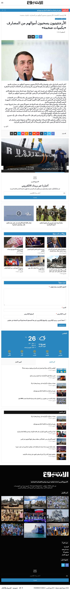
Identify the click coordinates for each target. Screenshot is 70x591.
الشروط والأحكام (6, 588)
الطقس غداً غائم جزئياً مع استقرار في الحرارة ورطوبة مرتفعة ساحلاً (38, 368)
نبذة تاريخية (65, 549)
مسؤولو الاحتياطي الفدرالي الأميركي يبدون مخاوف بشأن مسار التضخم (57, 250)
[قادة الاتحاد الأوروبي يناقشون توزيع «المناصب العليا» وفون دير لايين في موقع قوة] (58, 529)
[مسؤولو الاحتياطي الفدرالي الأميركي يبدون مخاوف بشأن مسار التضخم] (56, 242)
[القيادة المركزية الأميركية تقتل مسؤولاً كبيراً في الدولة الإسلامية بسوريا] (35, 502)
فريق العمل (65, 555)
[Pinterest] (38, 133)
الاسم (64, 307)
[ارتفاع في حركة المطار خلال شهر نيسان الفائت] (35, 261)
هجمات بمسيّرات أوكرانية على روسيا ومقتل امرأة (43, 383)
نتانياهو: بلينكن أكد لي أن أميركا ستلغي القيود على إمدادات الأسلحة (39, 454)
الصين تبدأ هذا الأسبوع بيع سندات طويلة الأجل (15, 250)
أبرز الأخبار (35, 147)
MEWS (43, 588)
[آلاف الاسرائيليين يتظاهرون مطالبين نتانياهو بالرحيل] (12, 529)
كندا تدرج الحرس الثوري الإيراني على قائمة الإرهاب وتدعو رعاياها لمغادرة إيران (36, 431)
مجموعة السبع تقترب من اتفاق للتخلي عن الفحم (13, 268)
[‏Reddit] (34, 133)
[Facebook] (40, 36)
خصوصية (15, 588)
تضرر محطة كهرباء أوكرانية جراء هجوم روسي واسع (42, 376)
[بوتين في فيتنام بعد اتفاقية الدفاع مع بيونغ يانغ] (61, 393)
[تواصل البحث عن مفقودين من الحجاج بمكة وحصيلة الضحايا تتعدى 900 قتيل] (61, 401)
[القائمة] (2, 2)
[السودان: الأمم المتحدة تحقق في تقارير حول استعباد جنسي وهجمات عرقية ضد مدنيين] (12, 515)
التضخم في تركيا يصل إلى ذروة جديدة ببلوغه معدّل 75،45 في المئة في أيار (35, 155)
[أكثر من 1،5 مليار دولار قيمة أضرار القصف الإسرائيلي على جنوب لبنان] (56, 262)
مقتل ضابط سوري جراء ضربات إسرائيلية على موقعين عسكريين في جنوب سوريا (35, 447)
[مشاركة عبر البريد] (33, 36)
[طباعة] (29, 36)
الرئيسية (62, 15)
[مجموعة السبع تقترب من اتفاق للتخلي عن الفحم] (13, 261)
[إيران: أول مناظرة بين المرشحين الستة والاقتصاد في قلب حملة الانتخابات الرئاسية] (35, 515)
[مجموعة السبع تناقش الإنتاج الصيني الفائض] (35, 242)
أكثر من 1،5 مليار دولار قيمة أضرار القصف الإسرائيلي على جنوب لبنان (57, 270)
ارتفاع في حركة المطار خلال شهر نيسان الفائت (36, 268)
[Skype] (19, 133)
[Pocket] (23, 133)
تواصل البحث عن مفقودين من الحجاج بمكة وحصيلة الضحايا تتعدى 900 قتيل (36, 398)
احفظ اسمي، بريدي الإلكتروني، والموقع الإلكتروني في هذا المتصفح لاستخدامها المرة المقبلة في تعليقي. (36, 320)
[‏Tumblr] (41, 133)
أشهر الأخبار (18, 362)
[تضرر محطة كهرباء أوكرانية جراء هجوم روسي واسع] (61, 378)
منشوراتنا (66, 552)
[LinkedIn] (45, 133)
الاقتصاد (56, 15)
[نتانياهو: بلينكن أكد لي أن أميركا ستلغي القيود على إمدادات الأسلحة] (61, 457)
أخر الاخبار (52, 362)
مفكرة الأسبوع (58, 19)
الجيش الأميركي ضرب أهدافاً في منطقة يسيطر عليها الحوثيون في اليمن (38, 439)
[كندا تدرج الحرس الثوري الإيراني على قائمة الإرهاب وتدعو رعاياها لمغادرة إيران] (61, 434)
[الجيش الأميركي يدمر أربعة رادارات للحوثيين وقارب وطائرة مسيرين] (35, 530)
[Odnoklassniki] (26, 133)
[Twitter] (37, 36)
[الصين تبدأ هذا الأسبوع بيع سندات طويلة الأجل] (13, 242)
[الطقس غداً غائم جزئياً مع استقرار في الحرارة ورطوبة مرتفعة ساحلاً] (61, 370)
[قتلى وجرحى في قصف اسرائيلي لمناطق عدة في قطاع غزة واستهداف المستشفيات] (58, 515)
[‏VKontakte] (30, 133)
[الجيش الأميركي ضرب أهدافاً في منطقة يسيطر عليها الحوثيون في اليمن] (61, 441)
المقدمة (66, 547)
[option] (35, 155)
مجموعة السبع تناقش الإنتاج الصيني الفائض (35, 250)
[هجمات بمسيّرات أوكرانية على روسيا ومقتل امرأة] (61, 386)
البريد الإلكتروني (61, 314)
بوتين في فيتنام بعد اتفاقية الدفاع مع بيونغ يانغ (44, 391)
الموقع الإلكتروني (29, 314)
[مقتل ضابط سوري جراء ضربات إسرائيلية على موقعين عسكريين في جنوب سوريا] (61, 449)
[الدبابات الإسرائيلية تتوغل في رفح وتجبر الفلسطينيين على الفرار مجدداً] (12, 502)
